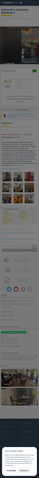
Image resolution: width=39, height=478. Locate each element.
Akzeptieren (24, 470)
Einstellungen (11, 470)
